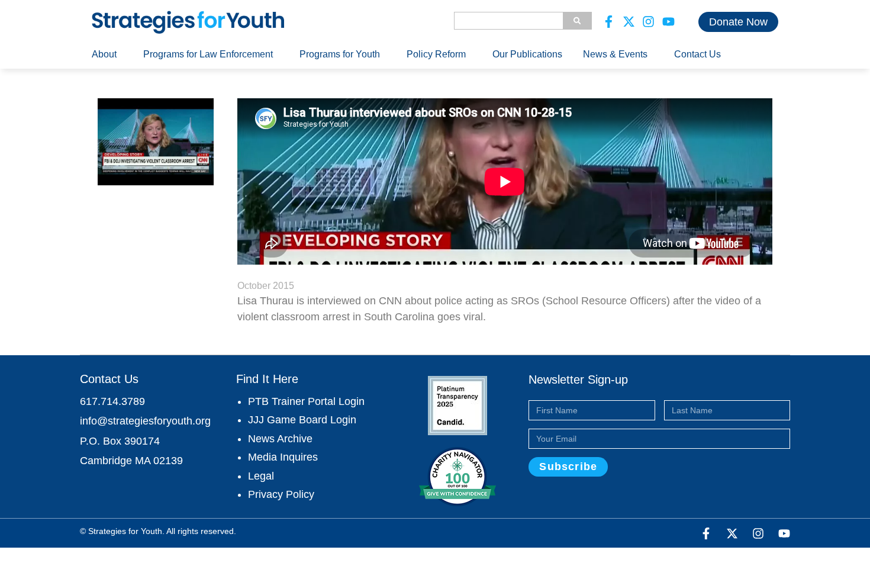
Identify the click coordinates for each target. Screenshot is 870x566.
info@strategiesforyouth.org (145, 421)
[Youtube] (669, 22)
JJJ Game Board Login (302, 420)
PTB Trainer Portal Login (306, 401)
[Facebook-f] (609, 22)
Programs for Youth (339, 54)
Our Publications (527, 54)
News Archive (280, 439)
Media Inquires (283, 457)
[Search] (577, 20)
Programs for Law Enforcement (208, 54)
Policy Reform (436, 54)
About (104, 54)
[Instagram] (649, 22)
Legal (261, 476)
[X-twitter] (629, 22)
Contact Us (697, 54)
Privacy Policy (281, 494)
